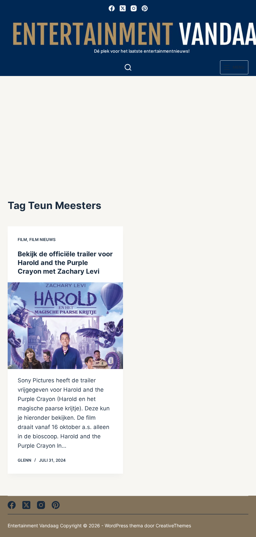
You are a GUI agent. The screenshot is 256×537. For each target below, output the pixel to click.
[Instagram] (134, 8)
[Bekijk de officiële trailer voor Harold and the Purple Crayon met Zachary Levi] (65, 325)
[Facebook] (112, 8)
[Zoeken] (128, 67)
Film (22, 239)
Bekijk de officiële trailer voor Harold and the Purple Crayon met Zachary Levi (65, 262)
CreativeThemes (173, 525)
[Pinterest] (145, 8)
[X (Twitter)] (123, 8)
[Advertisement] (128, 126)
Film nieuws (42, 239)
